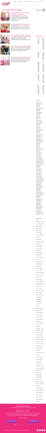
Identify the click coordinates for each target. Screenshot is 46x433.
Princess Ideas (39, 357)
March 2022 (38, 158)
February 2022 (39, 159)
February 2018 (39, 207)
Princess (41, 352)
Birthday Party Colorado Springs (39, 232)
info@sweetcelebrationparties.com (30, 415)
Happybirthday (39, 297)
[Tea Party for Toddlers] (41, 21)
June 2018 (38, 201)
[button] (37, 18)
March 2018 (38, 206)
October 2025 (39, 108)
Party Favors (38, 330)
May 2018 (38, 203)
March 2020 (38, 185)
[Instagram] (40, 430)
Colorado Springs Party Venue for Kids (40, 272)
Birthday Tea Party (39, 252)
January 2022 (39, 161)
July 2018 (38, 200)
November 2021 (39, 163)
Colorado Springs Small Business (39, 277)
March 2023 (38, 139)
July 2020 (38, 182)
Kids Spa (41, 323)
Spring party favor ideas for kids (21, 57)
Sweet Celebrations (39, 390)
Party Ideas (38, 337)
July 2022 (38, 154)
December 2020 (39, 180)
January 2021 (38, 178)
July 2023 (38, 133)
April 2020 (38, 184)
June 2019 (38, 188)
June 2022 (38, 155)
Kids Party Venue (39, 319)
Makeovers (38, 325)
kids (40, 303)
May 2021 (38, 173)
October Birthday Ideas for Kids (21, 24)
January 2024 (39, 123)
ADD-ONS (20, 1)
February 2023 (39, 140)
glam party (41, 294)
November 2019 (39, 186)
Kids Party (41, 312)
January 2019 (38, 192)
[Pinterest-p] (44, 430)
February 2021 (39, 177)
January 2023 (39, 142)
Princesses (38, 354)
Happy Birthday (39, 299)
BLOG (35, 1)
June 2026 (38, 102)
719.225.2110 (25, 417)
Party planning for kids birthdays (21, 46)
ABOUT (31, 1)
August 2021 (38, 169)
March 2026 (38, 104)
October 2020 (39, 181)
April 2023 (38, 138)
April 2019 (38, 191)
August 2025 (38, 112)
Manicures (38, 328)
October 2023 (39, 129)
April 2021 (38, 174)
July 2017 (38, 208)
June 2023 (38, 135)
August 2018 (38, 199)
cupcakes (38, 283)
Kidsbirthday (38, 308)
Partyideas (40, 334)
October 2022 (39, 148)
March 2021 (38, 176)
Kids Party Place (39, 317)
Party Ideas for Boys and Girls (39, 339)
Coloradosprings (39, 261)
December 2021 (39, 162)
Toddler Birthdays (39, 399)
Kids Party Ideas (39, 314)
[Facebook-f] (37, 430)
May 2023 (38, 136)
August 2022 (38, 152)
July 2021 (38, 170)
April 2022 (38, 157)
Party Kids (40, 341)
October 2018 (39, 195)
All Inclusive (38, 221)
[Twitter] (42, 430)
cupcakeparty (40, 281)
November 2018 (39, 193)
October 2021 (39, 165)
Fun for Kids (41, 290)
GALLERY (26, 1)
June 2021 (38, 171)
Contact (40, 1)
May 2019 (38, 189)
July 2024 (38, 121)
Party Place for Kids (39, 343)
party (42, 328)
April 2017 (38, 210)
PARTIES (15, 1)
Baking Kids (41, 223)
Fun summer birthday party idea (21, 35)
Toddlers (37, 401)
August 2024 (38, 120)
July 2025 (38, 113)
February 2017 (39, 211)
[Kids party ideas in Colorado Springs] (39, 21)
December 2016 (39, 214)
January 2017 (38, 212)
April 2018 (38, 204)
